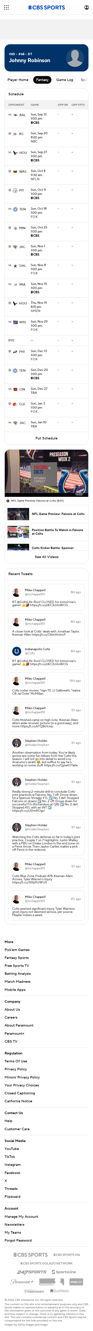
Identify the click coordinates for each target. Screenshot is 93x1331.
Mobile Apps (15, 990)
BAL (22, 115)
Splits (85, 80)
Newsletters (14, 1220)
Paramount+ (14, 1033)
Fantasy (42, 80)
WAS (22, 172)
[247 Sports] (31, 1267)
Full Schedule (46, 438)
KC (21, 134)
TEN (22, 209)
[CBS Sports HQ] (66, 1250)
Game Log (64, 80)
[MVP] (76, 1276)
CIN (22, 389)
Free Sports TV (17, 965)
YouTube (12, 1144)
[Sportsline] (64, 1267)
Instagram (13, 1160)
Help (8, 1116)
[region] (46, 473)
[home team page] (15, 115)
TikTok (10, 1152)
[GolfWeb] (59, 1286)
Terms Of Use (16, 1061)
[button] (6, 7)
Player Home (17, 80)
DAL (22, 266)
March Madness (17, 981)
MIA (22, 285)
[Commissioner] (51, 1276)
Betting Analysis (18, 973)
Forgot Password (18, 1236)
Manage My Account (21, 1212)
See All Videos (46, 557)
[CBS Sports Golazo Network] (46, 1258)
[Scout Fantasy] (34, 1286)
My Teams (13, 1228)
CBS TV (11, 1041)
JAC (22, 247)
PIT (21, 191)
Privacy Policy (16, 1069)
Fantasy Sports (17, 958)
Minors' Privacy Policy (22, 1077)
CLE (22, 404)
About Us (12, 1009)
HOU (23, 153)
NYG (22, 322)
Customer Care (17, 1124)
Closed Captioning (20, 1089)
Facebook (12, 1168)
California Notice (18, 1097)
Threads (11, 1184)
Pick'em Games (17, 950)
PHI (22, 352)
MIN (22, 228)
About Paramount (19, 1025)
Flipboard (13, 1192)
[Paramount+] (22, 1276)
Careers (11, 1017)
